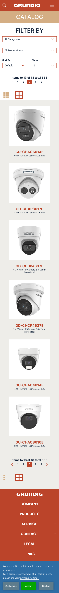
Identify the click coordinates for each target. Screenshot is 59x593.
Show (35, 60)
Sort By (6, 60)
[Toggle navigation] (52, 5)
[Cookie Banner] (29, 577)
